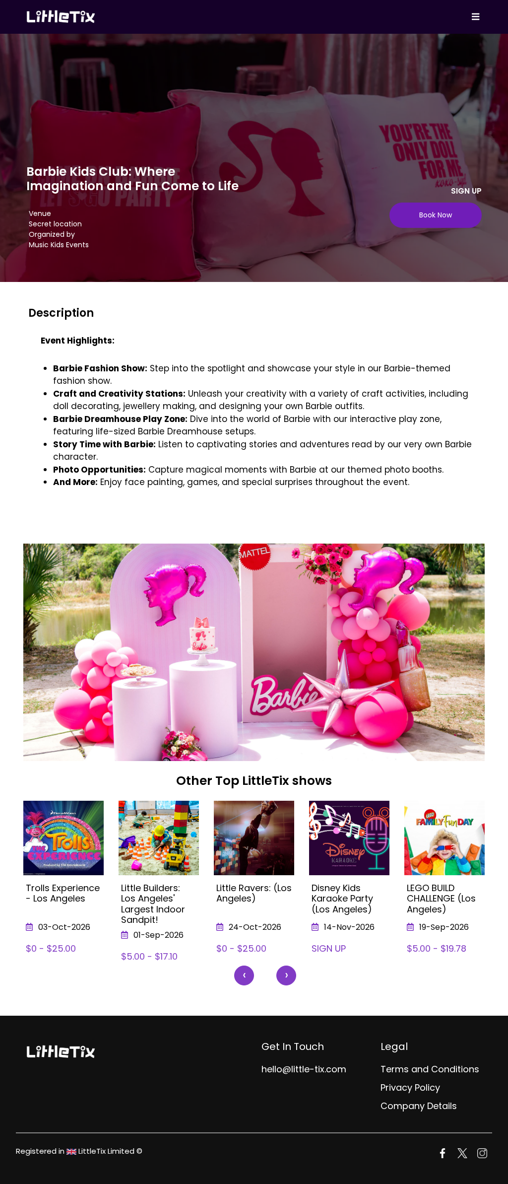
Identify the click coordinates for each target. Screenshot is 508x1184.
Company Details (419, 1106)
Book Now (435, 215)
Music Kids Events (59, 245)
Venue (40, 213)
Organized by (52, 234)
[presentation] (244, 975)
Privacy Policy (410, 1087)
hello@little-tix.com (303, 1069)
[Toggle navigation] (475, 17)
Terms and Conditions (430, 1069)
